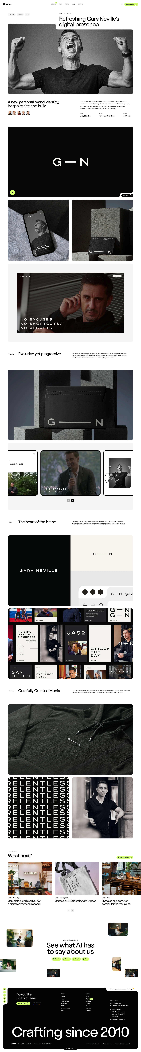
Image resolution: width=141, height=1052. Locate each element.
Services (53, 4)
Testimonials (65, 1001)
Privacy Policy (122, 1044)
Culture (63, 999)
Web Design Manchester (92, 1044)
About (67, 4)
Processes (64, 1003)
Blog (73, 4)
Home (87, 996)
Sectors (88, 1006)
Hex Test (88, 1008)
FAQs (62, 1006)
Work (60, 4)
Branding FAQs (65, 1008)
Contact (80, 4)
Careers (88, 1003)
